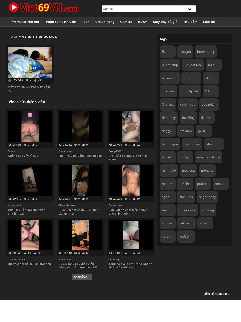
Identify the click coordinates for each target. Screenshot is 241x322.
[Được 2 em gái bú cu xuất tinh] (30, 235)
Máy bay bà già (165, 22)
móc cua (188, 170)
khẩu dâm (213, 144)
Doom (11, 151)
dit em (205, 118)
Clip (208, 91)
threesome (188, 210)
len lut (166, 157)
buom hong (205, 52)
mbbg (184, 157)
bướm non (169, 78)
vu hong (208, 210)
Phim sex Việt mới (26, 22)
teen (165, 210)
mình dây (169, 170)
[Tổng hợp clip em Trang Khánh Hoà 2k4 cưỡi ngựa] (131, 235)
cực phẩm (209, 104)
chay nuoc (191, 78)
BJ (164, 52)
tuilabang (114, 259)
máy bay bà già (208, 157)
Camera (126, 22)
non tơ (167, 184)
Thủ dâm (190, 22)
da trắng (188, 118)
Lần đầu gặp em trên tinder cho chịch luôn (128, 211)
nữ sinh (185, 184)
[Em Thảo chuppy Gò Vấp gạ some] (131, 126)
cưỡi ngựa (187, 104)
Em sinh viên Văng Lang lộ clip (80, 155)
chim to (210, 78)
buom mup (170, 65)
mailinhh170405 (17, 259)
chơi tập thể (190, 91)
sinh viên (186, 197)
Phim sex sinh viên (61, 22)
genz (201, 131)
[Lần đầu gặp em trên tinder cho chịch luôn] (131, 180)
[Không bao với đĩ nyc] (30, 126)
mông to (207, 170)
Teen (86, 22)
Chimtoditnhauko (67, 205)
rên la (219, 184)
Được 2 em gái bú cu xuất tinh (29, 264)
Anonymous (65, 151)
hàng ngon (170, 144)
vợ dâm (167, 236)
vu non (167, 223)
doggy (166, 131)
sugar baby (207, 197)
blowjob (185, 52)
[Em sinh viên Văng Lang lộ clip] (80, 126)
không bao (192, 144)
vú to (203, 223)
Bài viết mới (193, 65)
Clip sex (168, 104)
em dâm (186, 131)
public (201, 184)
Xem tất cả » (82, 277)
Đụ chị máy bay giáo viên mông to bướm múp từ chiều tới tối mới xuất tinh (78, 267)
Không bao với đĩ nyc (23, 155)
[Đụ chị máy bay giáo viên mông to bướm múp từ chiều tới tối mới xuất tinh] (80, 235)
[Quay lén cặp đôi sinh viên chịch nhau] (30, 180)
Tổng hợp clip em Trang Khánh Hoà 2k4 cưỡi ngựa (130, 265)
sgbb (165, 197)
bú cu (212, 65)
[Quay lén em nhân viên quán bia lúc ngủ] (80, 180)
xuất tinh (186, 236)
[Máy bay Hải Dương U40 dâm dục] (30, 62)
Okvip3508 (115, 151)
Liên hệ (209, 22)
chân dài (168, 91)
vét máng (186, 223)
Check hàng (105, 22)
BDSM (143, 22)
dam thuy (169, 118)
